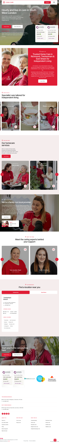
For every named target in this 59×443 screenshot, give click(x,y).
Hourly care (18, 422)
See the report (40, 38)
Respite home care (34, 426)
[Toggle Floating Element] (55, 440)
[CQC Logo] (40, 28)
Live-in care (18, 420)
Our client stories (5, 422)
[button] (2, 115)
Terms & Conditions (32, 440)
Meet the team (4, 430)
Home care (33, 422)
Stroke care (48, 422)
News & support (5, 428)
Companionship (34, 420)
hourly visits (39, 76)
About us (3, 420)
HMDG (9, 441)
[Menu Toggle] (54, 2)
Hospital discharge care (35, 428)
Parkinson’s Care (49, 420)
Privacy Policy (26, 440)
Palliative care (48, 426)
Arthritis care (48, 424)
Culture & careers (5, 424)
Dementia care (33, 424)
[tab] (16, 292)
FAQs (3, 426)
